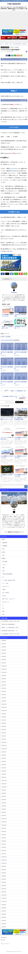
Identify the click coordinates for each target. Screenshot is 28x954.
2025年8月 (3, 678)
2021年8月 (3, 831)
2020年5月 (3, 879)
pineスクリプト (5, 586)
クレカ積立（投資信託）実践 (8, 580)
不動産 (3, 589)
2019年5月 (3, 917)
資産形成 (3, 558)
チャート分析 (5, 583)
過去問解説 (4, 545)
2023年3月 (3, 770)
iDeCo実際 (4, 561)
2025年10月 (4, 672)
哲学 (3, 555)
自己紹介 (3, 552)
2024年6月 (3, 723)
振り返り (4, 595)
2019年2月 (3, 926)
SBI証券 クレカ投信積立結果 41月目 (9, 627)
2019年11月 (4, 898)
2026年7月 (3, 643)
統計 (3, 614)
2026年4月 (3, 653)
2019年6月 (3, 914)
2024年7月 (3, 720)
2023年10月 (4, 748)
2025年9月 (3, 675)
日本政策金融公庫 (14, 168)
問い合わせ (3, 939)
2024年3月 (3, 732)
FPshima (14, 292)
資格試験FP (4, 542)
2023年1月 (3, 777)
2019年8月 (3, 907)
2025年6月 (3, 685)
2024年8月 (3, 716)
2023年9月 (3, 751)
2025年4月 (3, 691)
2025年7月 (3, 681)
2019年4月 (3, 920)
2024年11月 (4, 707)
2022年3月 (3, 809)
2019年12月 (4, 895)
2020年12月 (4, 856)
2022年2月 (3, 812)
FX (3, 577)
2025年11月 (4, 669)
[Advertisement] (14, 20)
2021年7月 (3, 834)
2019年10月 (4, 901)
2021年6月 (3, 837)
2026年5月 (3, 650)
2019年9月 (3, 904)
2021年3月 (3, 847)
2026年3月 (3, 656)
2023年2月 (3, 774)
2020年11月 (4, 860)
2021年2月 (3, 850)
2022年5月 (3, 802)
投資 (3, 570)
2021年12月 (4, 818)
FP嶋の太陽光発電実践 (5, 47)
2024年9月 (3, 713)
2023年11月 (4, 745)
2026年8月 (3, 640)
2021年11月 (4, 821)
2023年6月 (3, 761)
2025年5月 (3, 688)
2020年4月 (3, 882)
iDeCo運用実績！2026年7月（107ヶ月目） (10, 633)
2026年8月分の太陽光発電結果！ (8, 624)
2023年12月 (4, 742)
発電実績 (16, 47)
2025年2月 (3, 697)
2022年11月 (4, 783)
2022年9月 (3, 790)
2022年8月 (3, 793)
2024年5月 (3, 726)
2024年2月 (3, 735)
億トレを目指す (5, 592)
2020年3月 (3, 885)
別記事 (21, 180)
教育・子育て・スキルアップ (8, 598)
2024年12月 (4, 704)
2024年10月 (4, 710)
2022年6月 (3, 799)
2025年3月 (3, 694)
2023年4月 (3, 767)
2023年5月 (3, 764)
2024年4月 (3, 729)
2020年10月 (4, 863)
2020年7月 (3, 872)
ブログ (3, 564)
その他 (2, 548)
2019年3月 (3, 923)
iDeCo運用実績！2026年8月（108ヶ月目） (10, 621)
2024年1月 (3, 739)
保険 (3, 567)
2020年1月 (3, 891)
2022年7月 (3, 796)
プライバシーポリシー (5, 943)
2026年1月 (3, 662)
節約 (3, 611)
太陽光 (12, 47)
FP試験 (3, 539)
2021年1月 (3, 853)
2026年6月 (3, 646)
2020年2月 (3, 888)
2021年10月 (4, 825)
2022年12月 (4, 780)
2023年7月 (3, 758)
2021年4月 (3, 844)
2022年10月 (4, 786)
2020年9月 (3, 866)
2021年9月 (3, 828)
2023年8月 (3, 755)
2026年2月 (3, 659)
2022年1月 (3, 815)
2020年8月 (3, 869)
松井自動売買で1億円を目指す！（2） (9, 630)
